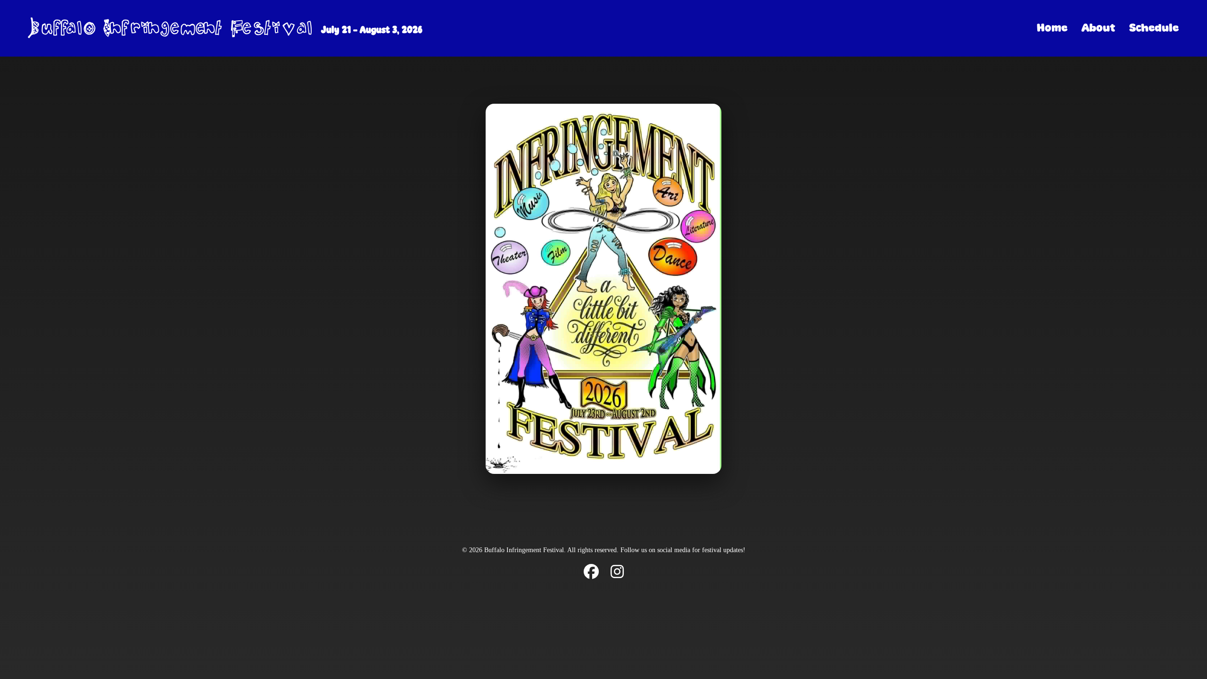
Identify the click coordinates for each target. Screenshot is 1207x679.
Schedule (1154, 28)
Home (1052, 28)
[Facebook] (591, 572)
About (1098, 28)
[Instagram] (617, 572)
